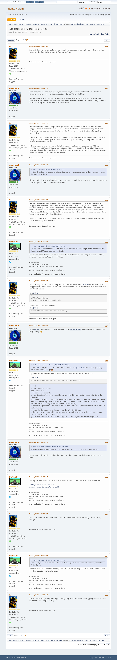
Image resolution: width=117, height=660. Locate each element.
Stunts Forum (15, 8)
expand (37, 329)
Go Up (10, 635)
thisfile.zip (85, 284)
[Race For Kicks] (10, 76)
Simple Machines (21, 657)
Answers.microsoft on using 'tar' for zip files (44, 487)
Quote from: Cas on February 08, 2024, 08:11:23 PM (49, 560)
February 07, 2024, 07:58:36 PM (38, 360)
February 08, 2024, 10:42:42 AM (38, 477)
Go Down (11, 40)
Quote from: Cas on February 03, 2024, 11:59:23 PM (49, 169)
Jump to (79, 644)
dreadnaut (80, 24)
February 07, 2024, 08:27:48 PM (38, 442)
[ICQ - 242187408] (10, 74)
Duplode (73, 24)
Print (107, 40)
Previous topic (94, 34)
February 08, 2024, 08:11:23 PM (38, 514)
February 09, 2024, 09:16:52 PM (38, 556)
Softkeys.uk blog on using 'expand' (41, 485)
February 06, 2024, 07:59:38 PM (38, 281)
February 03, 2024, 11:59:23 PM (38, 123)
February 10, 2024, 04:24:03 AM (38, 595)
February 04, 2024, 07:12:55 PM (38, 200)
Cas (10, 46)
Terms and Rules (99, 658)
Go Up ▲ (108, 658)
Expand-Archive (75, 329)
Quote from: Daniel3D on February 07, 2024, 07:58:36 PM (50, 447)
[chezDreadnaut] (10, 113)
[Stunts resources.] (10, 264)
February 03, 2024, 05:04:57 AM (38, 46)
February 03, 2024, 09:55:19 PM (38, 88)
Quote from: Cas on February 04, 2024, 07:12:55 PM (49, 246)
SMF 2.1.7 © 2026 (11, 657)
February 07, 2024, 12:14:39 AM (38, 325)
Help (91, 658)
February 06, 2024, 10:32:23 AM (38, 241)
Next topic (105, 34)
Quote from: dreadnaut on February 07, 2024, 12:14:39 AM (51, 365)
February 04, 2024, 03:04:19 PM (38, 165)
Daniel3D (13, 241)
